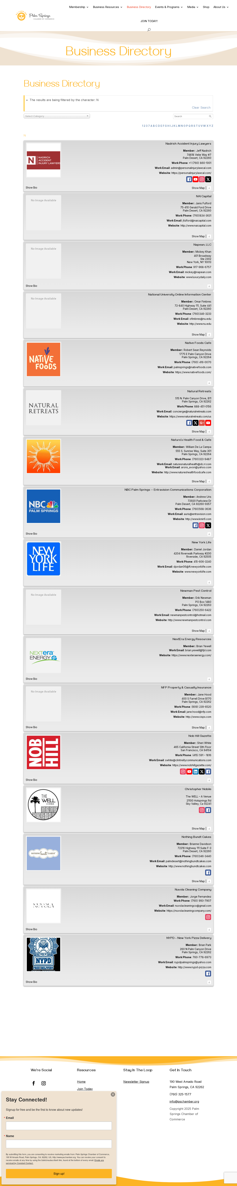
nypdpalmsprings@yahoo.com (192, 962)
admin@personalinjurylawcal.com (191, 167)
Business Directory (139, 7)
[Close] (113, 1094)
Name (10, 1135)
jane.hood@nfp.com (199, 711)
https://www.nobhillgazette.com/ (191, 765)
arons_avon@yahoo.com (196, 467)
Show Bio (31, 187)
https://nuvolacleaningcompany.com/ (189, 910)
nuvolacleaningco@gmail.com (193, 905)
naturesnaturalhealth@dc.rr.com (192, 464)
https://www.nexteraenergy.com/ (191, 655)
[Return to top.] (209, 187)
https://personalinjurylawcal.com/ (191, 172)
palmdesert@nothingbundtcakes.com (188, 861)
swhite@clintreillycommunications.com (188, 760)
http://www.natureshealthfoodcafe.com (187, 472)
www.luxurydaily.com (198, 277)
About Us (219, 7)
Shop (206, 7)
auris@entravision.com (197, 514)
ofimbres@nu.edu (200, 318)
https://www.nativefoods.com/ (193, 372)
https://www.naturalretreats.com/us (190, 416)
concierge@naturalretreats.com (192, 411)
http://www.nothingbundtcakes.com (189, 866)
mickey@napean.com (198, 272)
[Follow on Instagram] (43, 1083)
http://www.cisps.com (198, 716)
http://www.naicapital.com (196, 225)
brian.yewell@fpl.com (198, 650)
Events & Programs (167, 7)
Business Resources (106, 7)
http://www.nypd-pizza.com (194, 967)
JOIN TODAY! (149, 21)
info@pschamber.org (184, 1101)
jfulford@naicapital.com (197, 220)
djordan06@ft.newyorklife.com (192, 566)
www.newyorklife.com (198, 571)
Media (191, 7)
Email (10, 1117)
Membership (77, 7)
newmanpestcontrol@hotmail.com (190, 615)
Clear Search (201, 107)
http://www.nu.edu (200, 323)
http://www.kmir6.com (198, 519)
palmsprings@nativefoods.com (192, 367)
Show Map (198, 187)
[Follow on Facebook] (33, 1083)
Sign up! (59, 1173)
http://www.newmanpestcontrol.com (189, 620)
